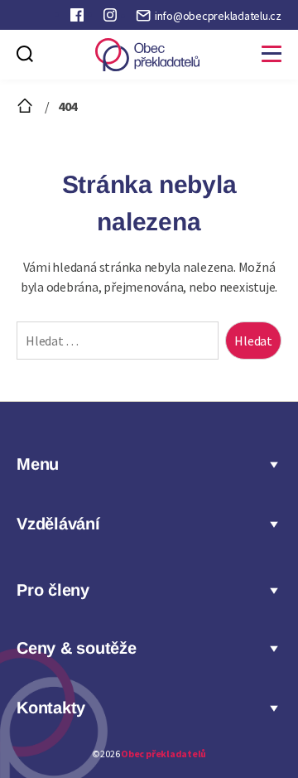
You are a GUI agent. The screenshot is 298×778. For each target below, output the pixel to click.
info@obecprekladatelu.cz (218, 15)
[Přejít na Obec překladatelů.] (26, 106)
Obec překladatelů (163, 753)
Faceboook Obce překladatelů (79, 18)
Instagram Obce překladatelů (112, 18)
